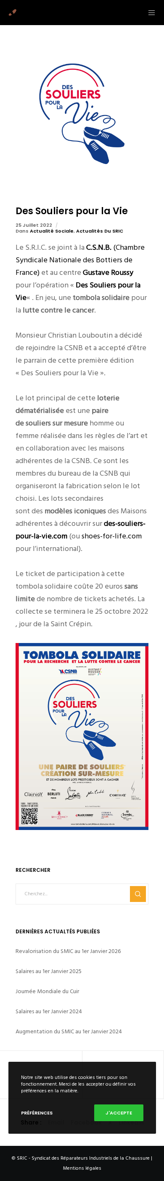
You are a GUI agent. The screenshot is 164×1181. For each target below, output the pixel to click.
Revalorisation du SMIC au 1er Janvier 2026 (68, 951)
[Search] (138, 894)
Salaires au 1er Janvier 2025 (49, 971)
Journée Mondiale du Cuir (47, 991)
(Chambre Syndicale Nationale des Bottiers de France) (80, 260)
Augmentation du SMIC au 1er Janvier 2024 (69, 1031)
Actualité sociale (52, 231)
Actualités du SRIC (99, 231)
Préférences (37, 1112)
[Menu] (149, 12)
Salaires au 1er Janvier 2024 (49, 1011)
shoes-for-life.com (112, 536)
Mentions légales (82, 1168)
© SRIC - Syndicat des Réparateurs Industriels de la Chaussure (81, 1158)
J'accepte (119, 1112)
